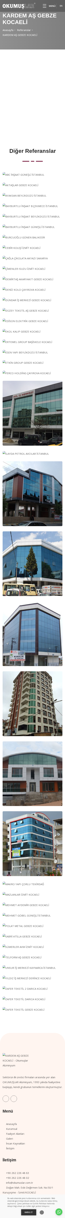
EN (61, 5)
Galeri (9, 1138)
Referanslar (24, 30)
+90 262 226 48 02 (17, 1177)
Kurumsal (11, 1129)
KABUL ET (29, 1212)
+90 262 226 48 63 (17, 1173)
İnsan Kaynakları (15, 1143)
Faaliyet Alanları (15, 1133)
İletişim (10, 1148)
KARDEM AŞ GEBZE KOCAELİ (20, 35)
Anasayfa (8, 30)
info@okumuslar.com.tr (19, 1182)
